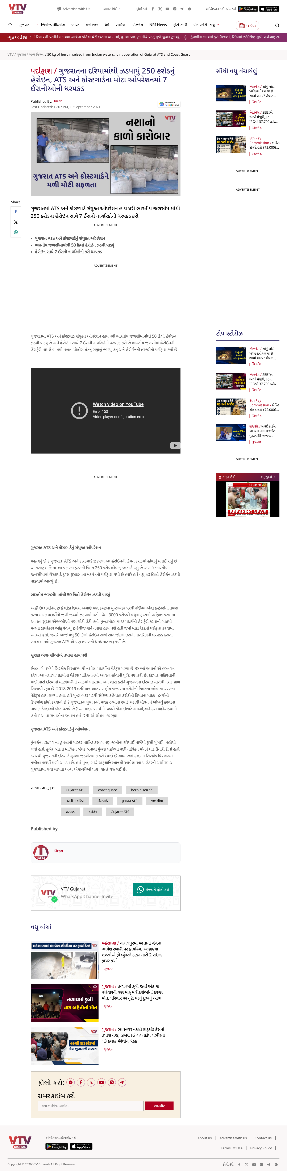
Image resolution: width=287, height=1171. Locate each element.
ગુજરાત (21, 54)
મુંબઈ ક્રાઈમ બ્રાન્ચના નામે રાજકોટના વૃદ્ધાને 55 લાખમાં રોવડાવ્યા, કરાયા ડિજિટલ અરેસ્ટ (263, 435)
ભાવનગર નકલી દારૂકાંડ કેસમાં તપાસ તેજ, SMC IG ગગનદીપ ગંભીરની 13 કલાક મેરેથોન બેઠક (133, 1036)
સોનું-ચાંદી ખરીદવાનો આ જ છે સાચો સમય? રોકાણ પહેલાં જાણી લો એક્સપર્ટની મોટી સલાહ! (263, 96)
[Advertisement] (247, 257)
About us (204, 1138)
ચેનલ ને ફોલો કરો (157, 890)
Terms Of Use (231, 1148)
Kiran (58, 101)
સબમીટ (159, 1106)
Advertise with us (233, 1138)
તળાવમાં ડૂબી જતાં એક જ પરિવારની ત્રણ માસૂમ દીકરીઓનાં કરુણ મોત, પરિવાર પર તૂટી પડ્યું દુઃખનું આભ (132, 993)
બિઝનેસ (257, 102)
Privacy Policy (261, 1148)
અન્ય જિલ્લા (36, 54)
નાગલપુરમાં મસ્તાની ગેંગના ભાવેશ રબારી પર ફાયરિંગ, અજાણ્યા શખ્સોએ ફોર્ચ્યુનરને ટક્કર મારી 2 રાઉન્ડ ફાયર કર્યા (132, 952)
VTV (11, 54)
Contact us (263, 1138)
